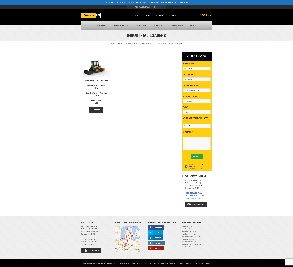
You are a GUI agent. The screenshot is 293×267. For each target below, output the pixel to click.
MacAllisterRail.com (188, 239)
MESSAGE (187, 132)
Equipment (121, 43)
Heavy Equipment (147, 43)
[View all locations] (127, 253)
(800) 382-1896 (191, 195)
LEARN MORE (183, 2)
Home (112, 43)
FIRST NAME (188, 63)
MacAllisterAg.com (187, 226)
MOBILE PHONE (190, 96)
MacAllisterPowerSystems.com (191, 237)
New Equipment (133, 43)
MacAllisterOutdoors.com (189, 234)
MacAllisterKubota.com (189, 231)
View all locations (198, 204)
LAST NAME (188, 74)
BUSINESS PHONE (191, 85)
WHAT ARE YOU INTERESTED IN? (195, 119)
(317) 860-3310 (191, 198)
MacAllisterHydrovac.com (190, 229)
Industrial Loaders (162, 43)
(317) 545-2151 (205, 15)
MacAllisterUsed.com (188, 247)
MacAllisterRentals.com (189, 242)
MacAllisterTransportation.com (191, 244)
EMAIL (186, 107)
